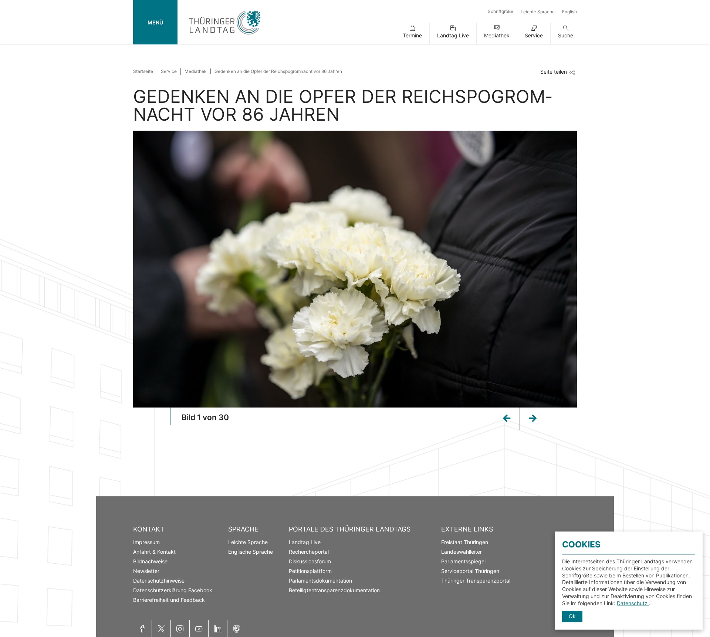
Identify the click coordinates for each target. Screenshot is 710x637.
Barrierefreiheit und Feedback (169, 600)
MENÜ (155, 22)
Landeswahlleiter (461, 552)
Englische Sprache (250, 552)
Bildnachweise (150, 561)
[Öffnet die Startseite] (224, 36)
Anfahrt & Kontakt (154, 552)
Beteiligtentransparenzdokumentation (334, 590)
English (569, 11)
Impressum (146, 542)
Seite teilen (553, 71)
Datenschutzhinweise (159, 580)
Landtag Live (453, 35)
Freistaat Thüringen (464, 542)
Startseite (143, 71)
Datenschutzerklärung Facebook (172, 590)
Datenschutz (633, 603)
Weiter (544, 420)
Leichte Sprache (538, 11)
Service (534, 35)
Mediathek (497, 35)
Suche (565, 35)
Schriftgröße (500, 11)
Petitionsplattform (310, 571)
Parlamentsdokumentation (320, 580)
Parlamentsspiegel (463, 561)
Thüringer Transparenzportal (475, 580)
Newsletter (146, 571)
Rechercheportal (309, 552)
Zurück (494, 416)
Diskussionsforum (310, 561)
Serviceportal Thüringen (470, 571)
